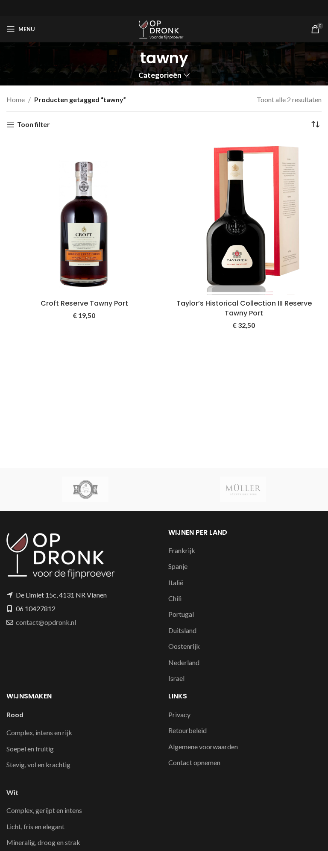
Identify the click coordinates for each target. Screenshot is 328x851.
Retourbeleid (187, 730)
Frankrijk (181, 550)
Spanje (177, 566)
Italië (175, 582)
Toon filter (33, 125)
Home (15, 99)
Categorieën (160, 75)
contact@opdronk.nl (46, 622)
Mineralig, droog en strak (43, 842)
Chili (175, 598)
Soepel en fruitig (30, 749)
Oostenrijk (184, 646)
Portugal (181, 614)
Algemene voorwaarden (203, 746)
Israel (176, 678)
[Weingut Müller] (243, 489)
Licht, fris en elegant (35, 826)
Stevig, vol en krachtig (38, 764)
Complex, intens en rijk (39, 732)
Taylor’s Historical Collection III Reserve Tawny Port (244, 308)
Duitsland (182, 630)
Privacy (179, 714)
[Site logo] (164, 28)
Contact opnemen (194, 762)
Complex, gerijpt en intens (44, 810)
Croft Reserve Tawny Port (84, 303)
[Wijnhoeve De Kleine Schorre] (85, 489)
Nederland (183, 662)
